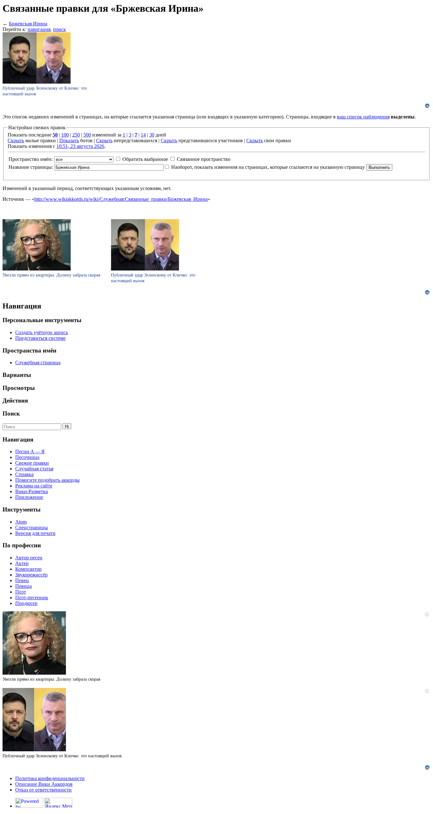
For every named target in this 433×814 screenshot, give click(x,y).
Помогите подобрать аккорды (47, 480)
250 (76, 134)
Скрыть (16, 140)
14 (143, 134)
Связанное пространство (203, 159)
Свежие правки (32, 463)
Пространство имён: (31, 159)
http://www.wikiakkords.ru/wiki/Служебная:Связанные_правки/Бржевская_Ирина (121, 199)
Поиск (11, 413)
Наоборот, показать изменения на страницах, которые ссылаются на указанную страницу (268, 167)
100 (65, 134)
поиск (59, 29)
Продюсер (26, 603)
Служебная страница (38, 362)
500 (87, 134)
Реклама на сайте (33, 485)
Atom (21, 522)
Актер (22, 563)
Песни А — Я (30, 451)
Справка (24, 474)
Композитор (28, 569)
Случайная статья (34, 468)
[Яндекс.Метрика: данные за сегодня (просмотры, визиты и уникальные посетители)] (58, 803)
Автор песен (28, 557)
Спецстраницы (31, 527)
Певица (23, 586)
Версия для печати (35, 533)
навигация (39, 29)
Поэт (20, 592)
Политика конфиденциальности (50, 778)
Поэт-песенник (31, 597)
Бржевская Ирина (28, 23)
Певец (22, 580)
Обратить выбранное (145, 159)
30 (151, 134)
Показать (69, 140)
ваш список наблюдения (363, 116)
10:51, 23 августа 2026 (80, 146)
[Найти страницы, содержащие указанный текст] (66, 426)
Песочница (27, 457)
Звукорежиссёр (31, 574)
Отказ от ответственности (43, 789)
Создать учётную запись (41, 332)
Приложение (29, 497)
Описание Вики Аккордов (44, 784)
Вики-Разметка (31, 491)
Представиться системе (40, 338)
